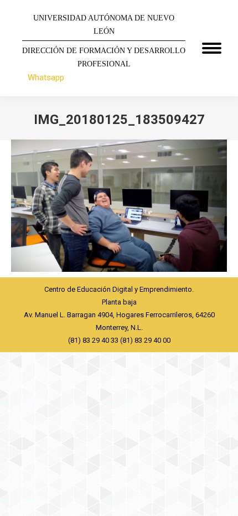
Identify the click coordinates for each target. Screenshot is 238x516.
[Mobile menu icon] (211, 48)
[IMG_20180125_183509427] (119, 206)
